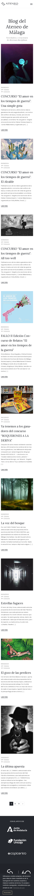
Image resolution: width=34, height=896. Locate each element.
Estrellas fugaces (12, 603)
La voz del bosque (12, 523)
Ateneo (6, 89)
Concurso (6, 91)
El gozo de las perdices (16, 672)
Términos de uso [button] (19, 888)
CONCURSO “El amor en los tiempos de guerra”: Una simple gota (17, 101)
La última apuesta (12, 766)
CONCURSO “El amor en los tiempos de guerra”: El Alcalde (17, 176)
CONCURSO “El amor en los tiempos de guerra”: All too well (17, 253)
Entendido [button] (7, 892)
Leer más (4, 130)
